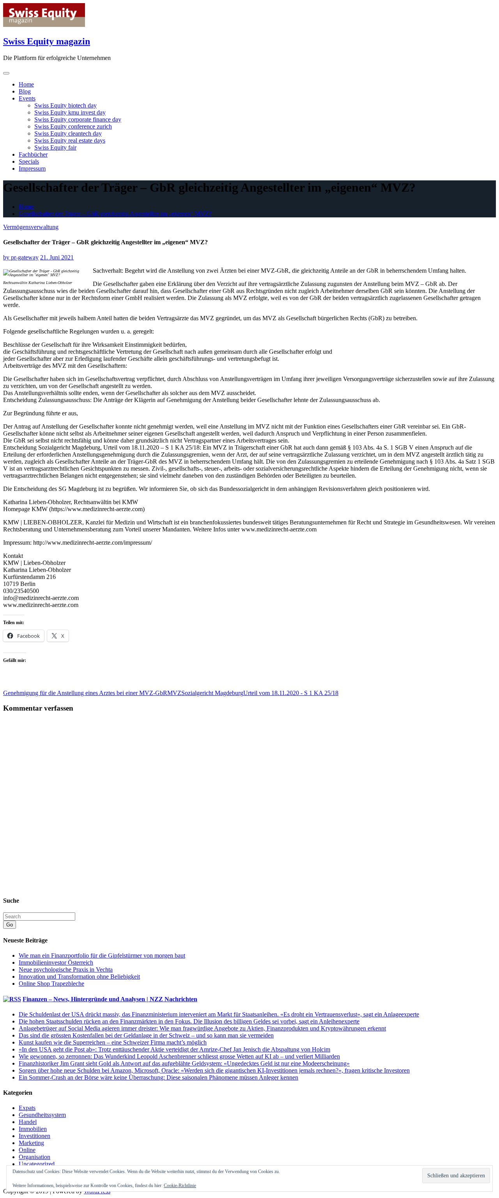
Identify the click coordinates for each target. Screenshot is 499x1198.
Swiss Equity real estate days (69, 140)
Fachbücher (33, 154)
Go (9, 925)
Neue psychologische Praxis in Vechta (66, 969)
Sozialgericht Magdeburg (212, 693)
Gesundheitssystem (42, 1115)
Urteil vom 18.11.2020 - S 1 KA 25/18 (290, 693)
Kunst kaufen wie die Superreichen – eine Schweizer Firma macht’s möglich (113, 1042)
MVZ (174, 693)
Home (26, 84)
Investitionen (34, 1136)
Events (27, 98)
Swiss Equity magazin (46, 41)
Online (27, 1150)
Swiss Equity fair (55, 147)
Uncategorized (37, 1164)
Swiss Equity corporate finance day (77, 119)
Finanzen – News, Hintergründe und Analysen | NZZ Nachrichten (110, 999)
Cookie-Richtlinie (180, 1185)
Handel (28, 1122)
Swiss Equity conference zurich (73, 126)
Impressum (32, 168)
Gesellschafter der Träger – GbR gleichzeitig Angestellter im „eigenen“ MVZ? (115, 213)
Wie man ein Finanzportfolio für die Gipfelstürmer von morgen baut (102, 955)
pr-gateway (21, 257)
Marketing (31, 1143)
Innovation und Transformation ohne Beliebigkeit (79, 976)
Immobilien (33, 1129)
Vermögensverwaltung (30, 227)
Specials (29, 161)
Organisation (34, 1157)
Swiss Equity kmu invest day (70, 112)
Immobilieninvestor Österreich (56, 962)
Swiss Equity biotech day (65, 105)
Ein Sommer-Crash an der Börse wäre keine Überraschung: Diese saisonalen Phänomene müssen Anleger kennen (158, 1077)
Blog (25, 91)
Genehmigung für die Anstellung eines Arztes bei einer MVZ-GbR (85, 693)
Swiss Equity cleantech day (68, 133)
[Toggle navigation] (6, 73)
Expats (27, 1107)
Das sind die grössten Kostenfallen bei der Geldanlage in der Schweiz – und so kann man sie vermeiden (146, 1035)
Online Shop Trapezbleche (51, 983)
